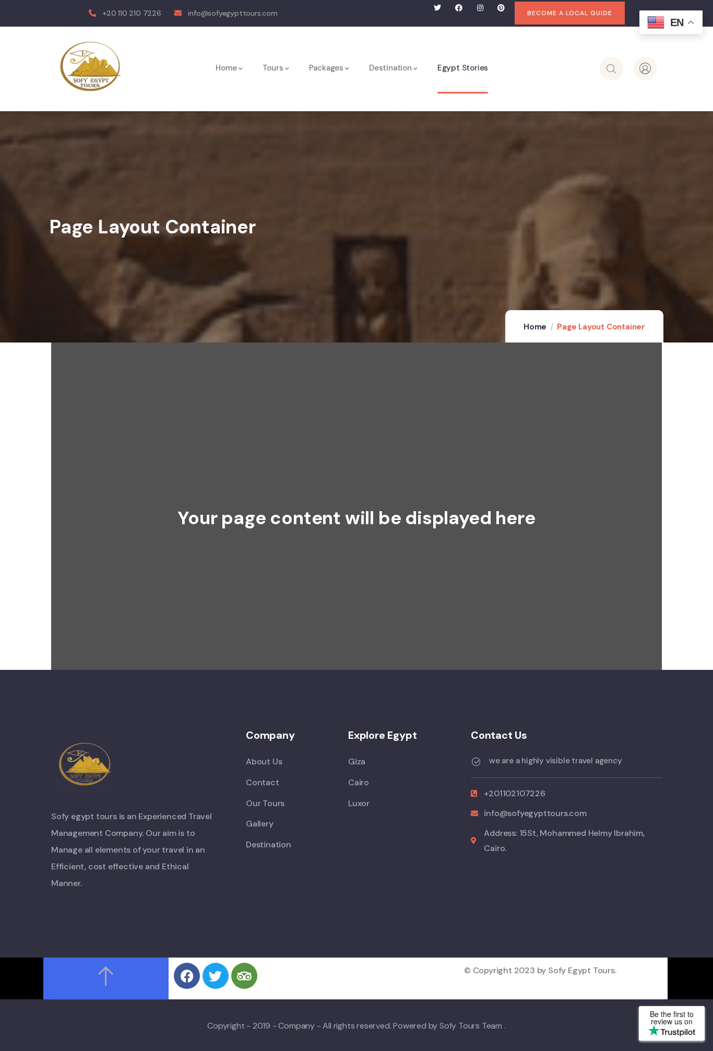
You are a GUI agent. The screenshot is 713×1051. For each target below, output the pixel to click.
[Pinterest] (501, 8)
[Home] (90, 66)
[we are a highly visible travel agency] (476, 762)
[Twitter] (438, 8)
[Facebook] (458, 8)
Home (535, 327)
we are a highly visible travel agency (555, 760)
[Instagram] (480, 8)
